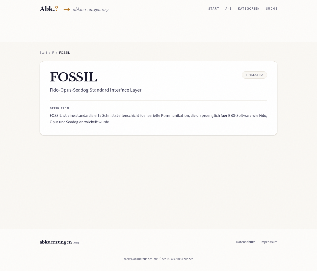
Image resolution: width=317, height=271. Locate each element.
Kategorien (249, 8)
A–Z (228, 8)
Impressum (269, 242)
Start (213, 8)
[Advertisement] (158, 29)
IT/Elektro (254, 75)
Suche (272, 8)
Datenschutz (245, 242)
